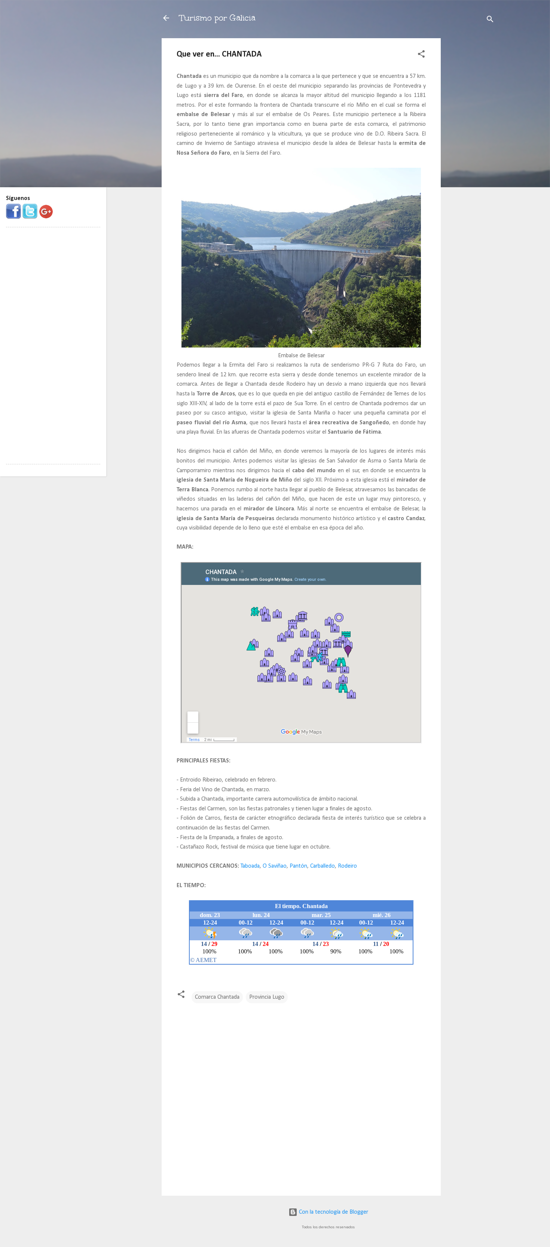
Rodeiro (347, 866)
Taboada (250, 866)
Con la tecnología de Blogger (332, 1212)
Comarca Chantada (217, 997)
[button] (421, 55)
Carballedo (322, 866)
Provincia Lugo (266, 997)
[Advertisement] (471, 150)
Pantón (298, 866)
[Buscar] (490, 20)
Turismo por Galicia (217, 17)
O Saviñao (275, 866)
